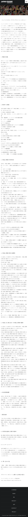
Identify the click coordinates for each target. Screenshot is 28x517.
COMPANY (14, 489)
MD (14, 497)
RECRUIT (14, 500)
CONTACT (14, 508)
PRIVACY (14, 511)
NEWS (14, 493)
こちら (10, 90)
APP (14, 504)
